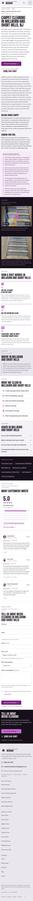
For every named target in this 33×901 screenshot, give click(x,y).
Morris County (5, 836)
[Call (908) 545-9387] (24, 2)
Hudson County (5, 832)
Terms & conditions (13, 892)
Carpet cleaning (5, 784)
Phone (3, 632)
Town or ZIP (4, 651)
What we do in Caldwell (19, 468)
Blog (2, 871)
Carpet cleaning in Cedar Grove (10, 472)
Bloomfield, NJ (5, 468)
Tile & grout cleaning (6, 802)
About (2, 859)
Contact (3, 876)
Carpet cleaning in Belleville (23, 463)
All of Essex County (7, 463)
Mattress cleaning (6, 797)
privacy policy (7, 694)
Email (5, 643)
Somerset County (5, 841)
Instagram (9, 897)
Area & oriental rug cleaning (8, 793)
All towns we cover (6, 849)
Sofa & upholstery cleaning (8, 789)
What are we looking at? (10, 670)
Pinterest (20, 897)
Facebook (3, 897)
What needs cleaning (6, 662)
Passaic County (5, 828)
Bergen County (5, 824)
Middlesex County (6, 845)
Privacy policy (4, 892)
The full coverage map (7, 476)
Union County (4, 819)
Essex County (4, 815)
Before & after (5, 863)
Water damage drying (6, 806)
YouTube (14, 897)
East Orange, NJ (26, 472)
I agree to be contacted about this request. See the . (17, 694)
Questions (4, 867)
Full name (4, 624)
